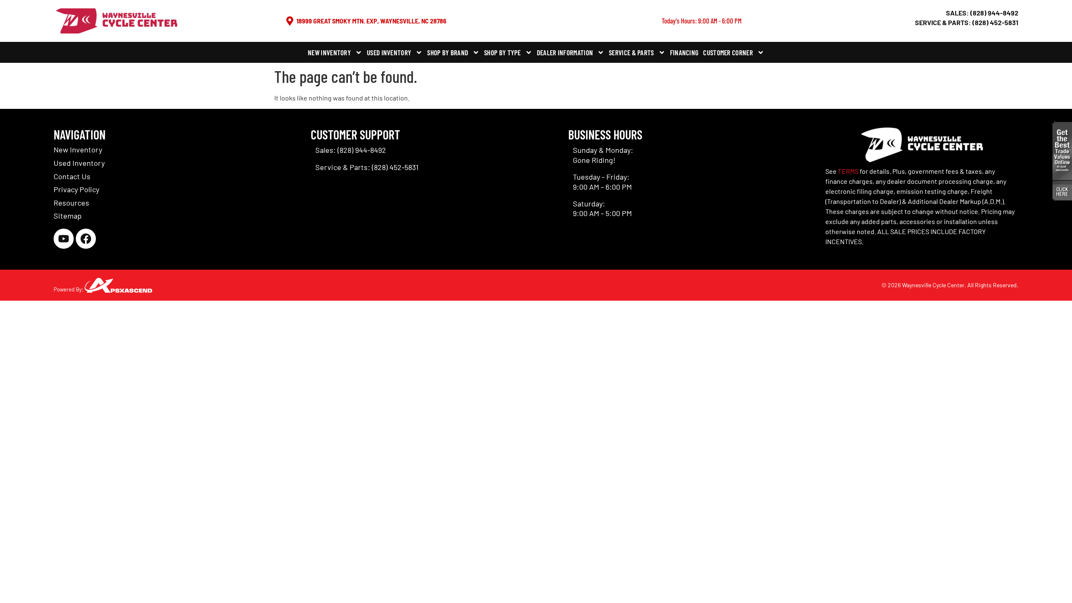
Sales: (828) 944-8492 (982, 13)
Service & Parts (631, 52)
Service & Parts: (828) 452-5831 (966, 22)
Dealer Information (565, 52)
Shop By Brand (447, 52)
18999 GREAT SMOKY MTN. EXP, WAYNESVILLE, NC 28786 (371, 21)
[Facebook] (86, 239)
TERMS (848, 171)
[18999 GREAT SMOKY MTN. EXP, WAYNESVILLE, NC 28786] (289, 21)
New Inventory (329, 52)
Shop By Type (502, 52)
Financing (684, 52)
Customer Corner (728, 52)
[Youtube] (64, 239)
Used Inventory (389, 52)
